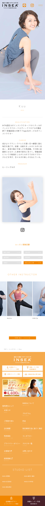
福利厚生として (8, 407)
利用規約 (8, 437)
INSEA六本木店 (28, 481)
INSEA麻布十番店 (29, 476)
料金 (24, 422)
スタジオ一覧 (27, 444)
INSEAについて (28, 404)
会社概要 (7, 429)
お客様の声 (8, 452)
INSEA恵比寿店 (6, 487)
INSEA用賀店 (6, 476)
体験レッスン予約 (33, 502)
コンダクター (27, 437)
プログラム (26, 414)
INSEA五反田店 (6, 481)
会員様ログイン (11, 502)
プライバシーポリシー (12, 444)
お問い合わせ (27, 452)
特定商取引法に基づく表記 (32, 429)
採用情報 (7, 459)
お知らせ (7, 411)
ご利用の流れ (9, 422)
